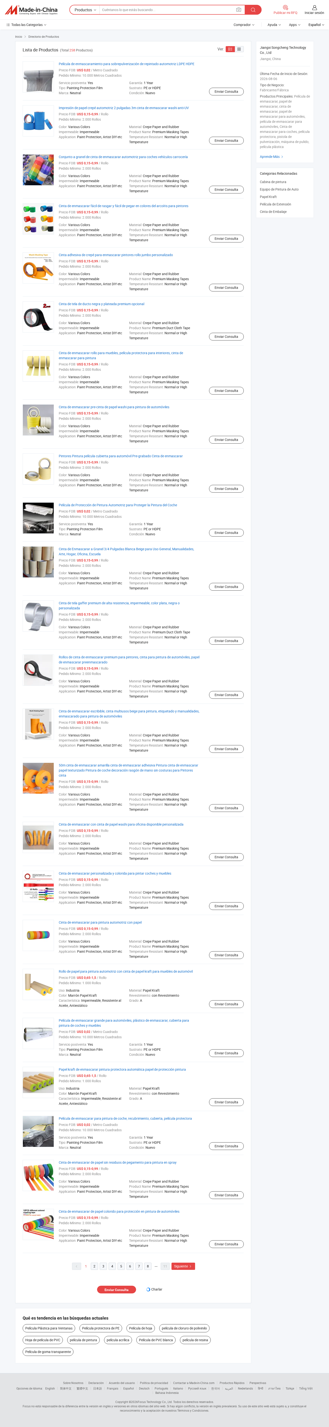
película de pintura (83, 1340)
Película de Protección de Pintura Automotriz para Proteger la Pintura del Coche (118, 505)
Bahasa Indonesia (167, 1393)
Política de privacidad (154, 1383)
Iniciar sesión (314, 12)
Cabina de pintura (273, 181)
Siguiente (183, 1266)
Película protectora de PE (100, 1328)
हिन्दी (260, 1388)
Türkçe (290, 1388)
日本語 (97, 1388)
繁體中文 (82, 1388)
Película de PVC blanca (156, 1340)
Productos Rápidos (232, 1383)
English (50, 1388)
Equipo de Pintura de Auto (279, 189)
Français (112, 1388)
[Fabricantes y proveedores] (31, 10)
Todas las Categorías (27, 24)
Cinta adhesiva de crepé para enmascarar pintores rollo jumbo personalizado (116, 255)
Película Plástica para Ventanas (48, 1328)
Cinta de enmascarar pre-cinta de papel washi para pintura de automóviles (114, 407)
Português (161, 1388)
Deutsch (144, 1388)
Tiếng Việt (306, 1388)
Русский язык (197, 1388)
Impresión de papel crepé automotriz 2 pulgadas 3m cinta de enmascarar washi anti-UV (124, 107)
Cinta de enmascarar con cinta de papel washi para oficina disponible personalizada (121, 824)
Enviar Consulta (226, 91)
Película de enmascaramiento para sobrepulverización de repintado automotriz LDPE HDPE (126, 64)
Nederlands (245, 1388)
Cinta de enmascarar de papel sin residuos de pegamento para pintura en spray (118, 1162)
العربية (229, 1388)
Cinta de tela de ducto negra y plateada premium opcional (101, 304)
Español (128, 1388)
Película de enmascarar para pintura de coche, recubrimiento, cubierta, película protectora (125, 1118)
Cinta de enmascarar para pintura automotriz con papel (100, 922)
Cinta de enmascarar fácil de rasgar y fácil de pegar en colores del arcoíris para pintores (123, 206)
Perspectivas (258, 1383)
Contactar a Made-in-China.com (194, 1383)
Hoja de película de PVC (42, 1340)
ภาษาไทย (274, 1388)
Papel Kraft (268, 196)
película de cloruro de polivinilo (184, 1328)
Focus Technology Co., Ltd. (155, 1402)
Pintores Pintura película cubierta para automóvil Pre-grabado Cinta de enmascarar (121, 456)
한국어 (215, 1388)
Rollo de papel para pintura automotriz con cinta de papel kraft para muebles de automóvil (126, 971)
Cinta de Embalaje (273, 211)
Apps (293, 24)
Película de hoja (140, 1328)
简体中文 (66, 1388)
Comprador (242, 24)
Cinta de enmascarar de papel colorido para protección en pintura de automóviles (119, 1211)
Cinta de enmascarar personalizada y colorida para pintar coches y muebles (115, 873)
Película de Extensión (275, 204)
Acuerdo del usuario (122, 1383)
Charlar (156, 1289)
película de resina (195, 1340)
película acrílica (118, 1340)
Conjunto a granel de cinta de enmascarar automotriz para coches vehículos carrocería (123, 156)
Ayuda (272, 24)
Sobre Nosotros (73, 1383)
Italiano (178, 1388)
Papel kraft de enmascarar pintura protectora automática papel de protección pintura (122, 1069)
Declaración (96, 1383)
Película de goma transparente (48, 1351)
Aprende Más (272, 156)
